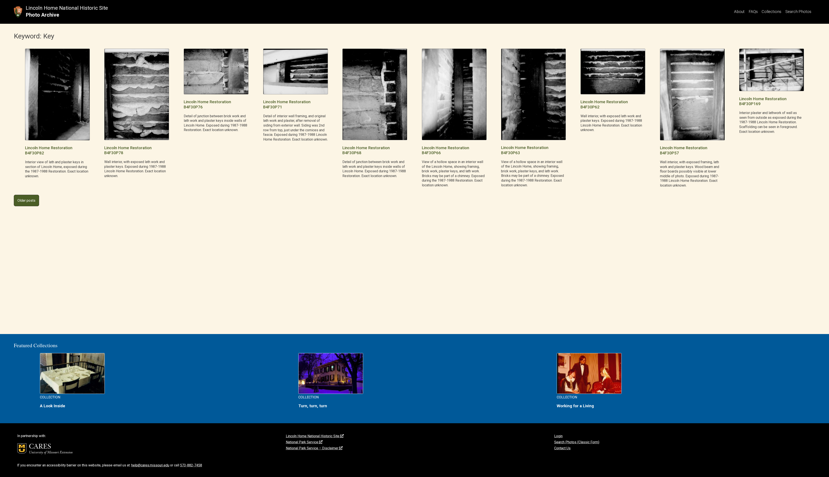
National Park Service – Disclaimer (312, 448)
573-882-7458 (191, 465)
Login (558, 436)
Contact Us (562, 448)
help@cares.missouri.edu (150, 465)
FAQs (753, 11)
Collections (771, 11)
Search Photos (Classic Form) (576, 442)
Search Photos (798, 11)
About (739, 11)
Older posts (26, 200)
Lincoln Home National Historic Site (67, 8)
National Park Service (302, 442)
